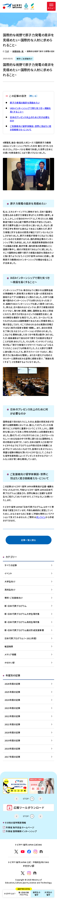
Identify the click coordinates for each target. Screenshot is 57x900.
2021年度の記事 (12, 724)
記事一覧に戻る (28, 540)
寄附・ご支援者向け (14, 597)
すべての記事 (11, 565)
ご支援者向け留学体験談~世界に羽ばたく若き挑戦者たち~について (30, 128)
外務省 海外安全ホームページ (18, 827)
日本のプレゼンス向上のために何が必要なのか (30, 119)
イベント (8, 573)
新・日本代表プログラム (23, 893)
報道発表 (9, 646)
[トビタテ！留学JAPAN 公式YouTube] (22, 851)
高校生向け (10, 589)
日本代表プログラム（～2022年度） (21, 638)
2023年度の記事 (12, 708)
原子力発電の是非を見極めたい (25, 102)
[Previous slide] (16, 798)
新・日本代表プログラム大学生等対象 (22, 613)
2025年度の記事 (12, 691)
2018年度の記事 (12, 748)
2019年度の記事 (12, 740)
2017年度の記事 (12, 756)
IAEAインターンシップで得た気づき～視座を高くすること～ (30, 110)
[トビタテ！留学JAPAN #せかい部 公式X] (22, 873)
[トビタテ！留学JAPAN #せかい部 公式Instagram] (29, 873)
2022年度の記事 (12, 716)
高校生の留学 (36, 893)
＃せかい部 (10, 662)
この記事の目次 (23, 96)
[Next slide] (40, 798)
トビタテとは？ (10, 893)
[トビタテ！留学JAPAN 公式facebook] (29, 851)
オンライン (40, 517)
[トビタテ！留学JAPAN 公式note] (41, 851)
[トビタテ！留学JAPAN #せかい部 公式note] (35, 873)
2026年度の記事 (12, 683)
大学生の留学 (48, 893)
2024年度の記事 (12, 699)
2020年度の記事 (12, 732)
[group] (15, 786)
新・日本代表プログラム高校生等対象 (22, 622)
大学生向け (10, 581)
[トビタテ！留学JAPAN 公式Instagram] (35, 851)
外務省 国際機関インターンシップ (20, 831)
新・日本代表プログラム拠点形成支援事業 (24, 630)
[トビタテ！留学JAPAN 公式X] (16, 851)
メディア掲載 (10, 654)
